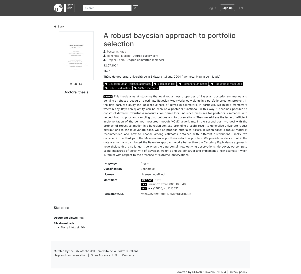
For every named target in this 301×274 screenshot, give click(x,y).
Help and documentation (70, 255)
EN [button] (241, 8)
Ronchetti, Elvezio (119, 55)
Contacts (128, 255)
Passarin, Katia (116, 51)
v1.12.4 (221, 272)
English (108, 96)
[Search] (135, 8)
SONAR (197, 272)
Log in (212, 8)
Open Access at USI (104, 255)
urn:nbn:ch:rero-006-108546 (167, 184)
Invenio (210, 272)
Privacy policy (238, 272)
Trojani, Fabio (116, 60)
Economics (148, 168)
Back (60, 26)
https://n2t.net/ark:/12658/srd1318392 (166, 194)
